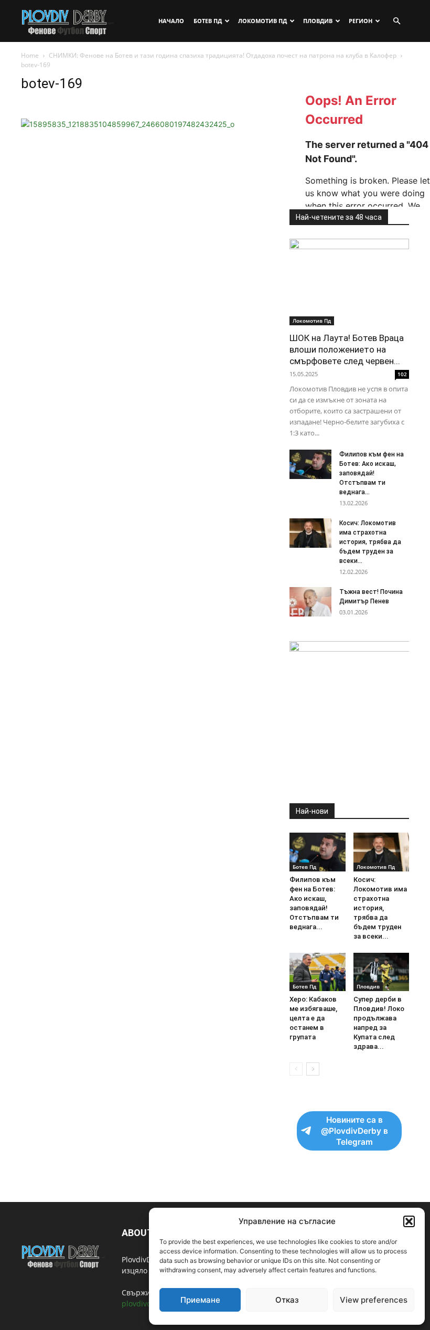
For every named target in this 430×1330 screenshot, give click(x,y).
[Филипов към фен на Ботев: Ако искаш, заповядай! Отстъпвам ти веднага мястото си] (310, 464)
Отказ (287, 1300)
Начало (171, 21)
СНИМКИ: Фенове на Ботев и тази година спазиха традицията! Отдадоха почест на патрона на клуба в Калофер (222, 55)
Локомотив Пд (262, 21)
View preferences (373, 1300)
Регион (360, 21)
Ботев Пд (208, 21)
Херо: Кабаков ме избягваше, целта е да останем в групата (313, 1018)
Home (30, 55)
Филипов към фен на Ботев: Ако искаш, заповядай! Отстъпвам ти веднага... (371, 473)
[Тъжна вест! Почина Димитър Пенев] (310, 601)
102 (402, 374)
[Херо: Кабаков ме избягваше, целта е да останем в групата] (317, 972)
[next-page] (312, 1069)
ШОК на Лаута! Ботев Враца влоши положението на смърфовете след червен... (346, 349)
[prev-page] (296, 1069)
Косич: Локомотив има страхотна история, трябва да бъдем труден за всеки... (370, 542)
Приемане (200, 1300)
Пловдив (317, 21)
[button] (409, 1221)
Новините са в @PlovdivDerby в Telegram (354, 1131)
